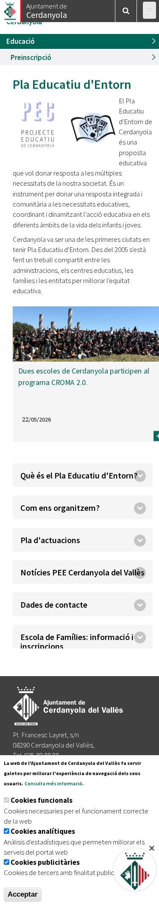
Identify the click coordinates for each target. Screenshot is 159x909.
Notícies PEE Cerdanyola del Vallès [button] (82, 572)
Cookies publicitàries (45, 862)
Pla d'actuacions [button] (50, 540)
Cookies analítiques (43, 831)
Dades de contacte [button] (53, 604)
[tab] (83, 475)
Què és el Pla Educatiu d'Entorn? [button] (78, 475)
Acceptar (23, 894)
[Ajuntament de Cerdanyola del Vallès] (10, 8)
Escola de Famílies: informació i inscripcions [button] (77, 639)
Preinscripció (31, 57)
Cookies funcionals (42, 800)
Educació (20, 41)
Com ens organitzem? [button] (60, 507)
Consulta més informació (53, 783)
